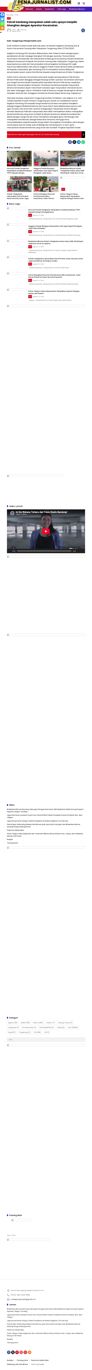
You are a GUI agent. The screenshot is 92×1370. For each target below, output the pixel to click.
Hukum (50, 1023)
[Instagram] (21, 1352)
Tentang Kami (12, 843)
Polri (9, 18)
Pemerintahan (29, 1027)
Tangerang (25, 1032)
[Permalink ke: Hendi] (9, 30)
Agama (12, 1023)
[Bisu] (78, 551)
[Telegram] (79, 142)
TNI (37, 1032)
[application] (46, 531)
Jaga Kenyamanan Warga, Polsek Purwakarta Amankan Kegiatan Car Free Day (37, 821)
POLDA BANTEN (46, 1027)
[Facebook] (70, 142)
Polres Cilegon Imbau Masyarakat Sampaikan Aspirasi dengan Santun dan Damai (71, 196)
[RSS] (29, 1352)
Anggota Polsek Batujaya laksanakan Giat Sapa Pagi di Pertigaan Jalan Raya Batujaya (46, 170)
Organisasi (13, 1027)
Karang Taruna (65, 1023)
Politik (61, 1027)
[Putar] (10, 551)
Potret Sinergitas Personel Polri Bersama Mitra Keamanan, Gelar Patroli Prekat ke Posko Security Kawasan (44, 196)
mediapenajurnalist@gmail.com (23, 1299)
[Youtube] (25, 1352)
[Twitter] (74, 142)
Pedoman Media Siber (15, 830)
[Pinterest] (17, 1352)
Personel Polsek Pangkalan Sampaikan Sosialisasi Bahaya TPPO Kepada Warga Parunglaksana (19, 170)
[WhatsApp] (83, 142)
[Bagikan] (83, 30)
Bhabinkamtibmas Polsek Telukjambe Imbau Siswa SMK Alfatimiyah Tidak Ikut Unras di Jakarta (72, 170)
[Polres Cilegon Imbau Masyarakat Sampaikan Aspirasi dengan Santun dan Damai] (72, 184)
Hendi (14, 29)
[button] (78, 3)
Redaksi (10, 839)
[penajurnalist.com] (39, 3)
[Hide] (1, 32)
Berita (38, 1023)
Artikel (25, 1023)
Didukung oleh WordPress (17, 1364)
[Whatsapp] (2, 23)
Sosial (11, 1032)
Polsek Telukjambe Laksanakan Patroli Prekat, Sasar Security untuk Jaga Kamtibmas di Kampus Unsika (19, 196)
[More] (2, 28)
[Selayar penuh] (82, 551)
